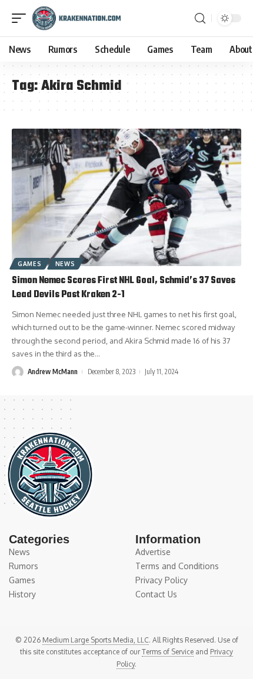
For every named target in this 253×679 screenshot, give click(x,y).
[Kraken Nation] (76, 18)
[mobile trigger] (22, 18)
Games (30, 263)
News (65, 263)
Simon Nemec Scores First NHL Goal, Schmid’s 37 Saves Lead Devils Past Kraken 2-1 (123, 288)
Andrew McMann (53, 371)
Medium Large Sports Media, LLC (95, 640)
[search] (200, 18)
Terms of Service (168, 651)
